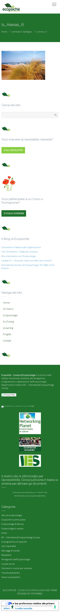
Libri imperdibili (8, 546)
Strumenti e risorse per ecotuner (16, 568)
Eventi (4, 532)
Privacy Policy (9, 395)
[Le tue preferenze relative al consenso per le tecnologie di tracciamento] (55, 607)
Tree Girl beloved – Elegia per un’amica (19, 251)
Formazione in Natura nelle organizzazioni (21, 247)
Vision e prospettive (10, 577)
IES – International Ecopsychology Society (20, 537)
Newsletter (6, 555)
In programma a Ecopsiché (14, 541)
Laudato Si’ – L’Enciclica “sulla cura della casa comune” (26, 260)
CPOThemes (36, 593)
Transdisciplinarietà (10, 572)
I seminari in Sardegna (21, 31)
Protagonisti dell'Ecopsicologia (15, 559)
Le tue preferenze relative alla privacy (32, 603)
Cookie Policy (40, 496)
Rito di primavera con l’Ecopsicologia (18, 256)
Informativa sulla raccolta (18, 608)
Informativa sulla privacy (25, 496)
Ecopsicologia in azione (12, 528)
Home (4, 31)
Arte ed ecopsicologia (11, 515)
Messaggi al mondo (10, 550)
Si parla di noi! (8, 564)
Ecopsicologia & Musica (12, 524)
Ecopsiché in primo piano (13, 519)
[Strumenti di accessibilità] (12, 607)
